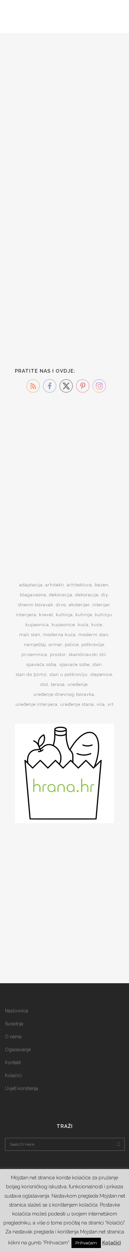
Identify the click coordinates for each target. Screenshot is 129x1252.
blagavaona (33, 594)
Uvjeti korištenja (21, 1088)
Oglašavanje (18, 1049)
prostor (58, 654)
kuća (83, 624)
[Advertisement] (64, 476)
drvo (61, 604)
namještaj (35, 644)
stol (44, 684)
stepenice (101, 674)
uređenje (77, 684)
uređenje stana (77, 704)
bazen (101, 584)
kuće (96, 624)
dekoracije (87, 594)
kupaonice (63, 624)
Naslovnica (16, 1010)
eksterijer (79, 604)
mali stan (29, 634)
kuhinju (103, 614)
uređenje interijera (37, 704)
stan (97, 664)
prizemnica (34, 654)
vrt (111, 704)
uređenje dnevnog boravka (63, 694)
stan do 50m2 (31, 674)
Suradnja (14, 1023)
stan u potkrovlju (68, 674)
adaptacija (31, 584)
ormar (55, 644)
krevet (46, 614)
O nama (13, 1036)
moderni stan (93, 634)
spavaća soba (41, 664)
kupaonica (37, 624)
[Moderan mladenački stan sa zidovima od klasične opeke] (64, 236)
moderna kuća (59, 634)
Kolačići (13, 1075)
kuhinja (64, 614)
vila (101, 704)
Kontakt (13, 1062)
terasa (58, 684)
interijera (26, 614)
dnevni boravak (35, 604)
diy (104, 594)
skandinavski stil (87, 654)
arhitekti (54, 584)
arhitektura (79, 584)
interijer (101, 604)
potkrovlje (92, 644)
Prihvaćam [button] (86, 1242)
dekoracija (60, 594)
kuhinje (83, 614)
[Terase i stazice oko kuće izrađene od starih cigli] (64, 73)
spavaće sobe (74, 664)
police (72, 644)
